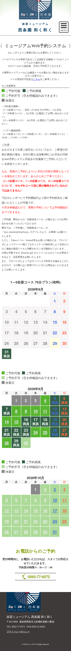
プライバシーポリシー (18, 631)
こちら (36, 79)
